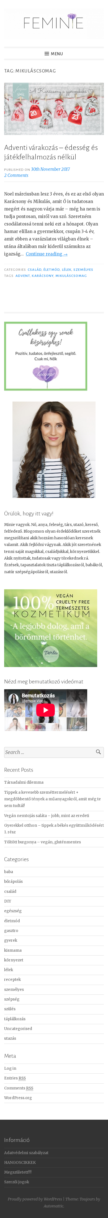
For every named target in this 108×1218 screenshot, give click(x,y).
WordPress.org (18, 1098)
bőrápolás (13, 881)
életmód (51, 270)
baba (8, 871)
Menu (57, 54)
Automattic (53, 1206)
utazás (10, 1038)
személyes (83, 270)
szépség (11, 999)
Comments (18, 1088)
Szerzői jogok (16, 1182)
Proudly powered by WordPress (35, 1199)
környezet (13, 960)
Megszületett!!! (18, 1172)
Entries (15, 1078)
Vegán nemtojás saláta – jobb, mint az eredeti (46, 815)
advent (23, 276)
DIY (7, 901)
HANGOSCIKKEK (20, 1162)
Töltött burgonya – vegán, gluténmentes (42, 842)
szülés (10, 1009)
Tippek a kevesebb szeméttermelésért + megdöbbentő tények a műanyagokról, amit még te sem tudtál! (52, 799)
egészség (13, 911)
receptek (12, 979)
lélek (66, 270)
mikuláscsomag (71, 276)
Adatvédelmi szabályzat (26, 1153)
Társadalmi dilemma (23, 782)
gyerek (10, 940)
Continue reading (47, 254)
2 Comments (16, 175)
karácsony (42, 276)
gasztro (11, 930)
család (34, 270)
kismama (13, 950)
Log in (10, 1068)
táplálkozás (14, 1019)
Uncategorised (18, 1028)
